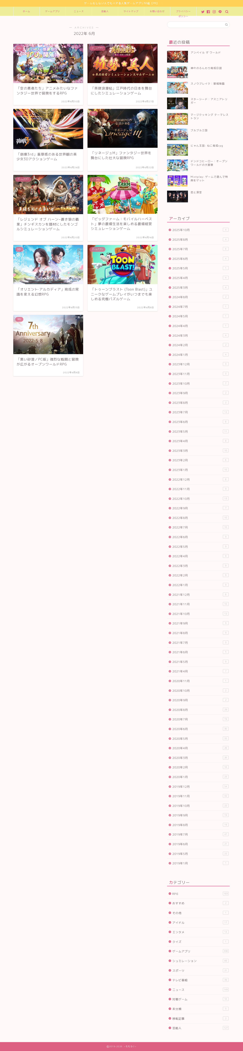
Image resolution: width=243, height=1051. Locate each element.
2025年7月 (199, 249)
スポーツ (199, 971)
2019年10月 (199, 806)
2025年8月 (199, 240)
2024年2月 (199, 345)
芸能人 (105, 11)
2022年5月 (199, 547)
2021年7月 (199, 643)
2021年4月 (199, 671)
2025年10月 (199, 230)
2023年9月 (199, 393)
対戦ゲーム (199, 999)
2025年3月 (199, 288)
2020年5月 (199, 739)
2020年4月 (199, 748)
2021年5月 (199, 662)
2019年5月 (199, 854)
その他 (199, 913)
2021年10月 (199, 614)
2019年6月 (199, 844)
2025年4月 (199, 278)
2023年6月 (199, 422)
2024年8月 (199, 297)
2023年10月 (199, 384)
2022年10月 (199, 499)
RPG (200, 894)
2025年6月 (199, 259)
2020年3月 (199, 758)
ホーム (26, 11)
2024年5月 (199, 316)
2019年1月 (199, 863)
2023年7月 (199, 412)
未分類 (199, 1009)
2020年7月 (199, 719)
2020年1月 (199, 777)
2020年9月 (199, 700)
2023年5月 (199, 432)
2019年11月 (199, 796)
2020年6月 (199, 729)
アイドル (199, 923)
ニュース (79, 11)
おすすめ (199, 903)
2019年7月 (199, 834)
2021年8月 (199, 633)
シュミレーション (199, 961)
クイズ (199, 942)
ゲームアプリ (52, 11)
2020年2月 (199, 767)
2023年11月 (199, 374)
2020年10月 (199, 691)
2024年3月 (199, 336)
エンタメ (199, 932)
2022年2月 (199, 575)
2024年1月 (199, 355)
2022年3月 (199, 566)
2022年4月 (199, 556)
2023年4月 (199, 441)
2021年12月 (199, 595)
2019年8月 (199, 825)
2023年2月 (199, 460)
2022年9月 (199, 508)
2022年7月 (199, 527)
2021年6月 (199, 652)
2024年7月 (199, 307)
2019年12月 (199, 787)
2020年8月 (199, 710)
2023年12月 (199, 364)
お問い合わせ (157, 11)
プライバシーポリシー (183, 13)
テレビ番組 (199, 980)
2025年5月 (199, 268)
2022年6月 (199, 537)
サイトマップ (131, 11)
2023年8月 (199, 403)
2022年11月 (199, 489)
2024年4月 (199, 326)
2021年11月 (199, 604)
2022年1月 (199, 585)
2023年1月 (199, 470)
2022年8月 (199, 518)
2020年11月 (199, 681)
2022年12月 (199, 480)
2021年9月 (199, 623)
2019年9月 (199, 815)
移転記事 (199, 1019)
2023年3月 (199, 451)
